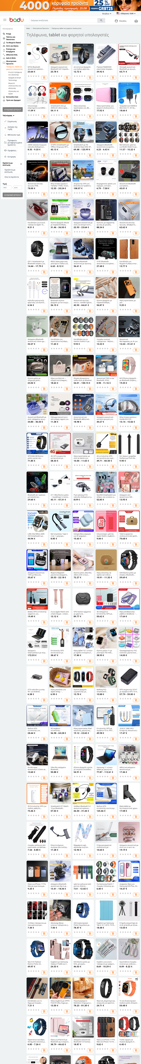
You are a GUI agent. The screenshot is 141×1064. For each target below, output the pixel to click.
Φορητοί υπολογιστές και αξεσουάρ (14, 85)
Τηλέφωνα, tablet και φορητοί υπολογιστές (14, 68)
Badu (28, 28)
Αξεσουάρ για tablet (13, 92)
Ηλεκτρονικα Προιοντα (41, 28)
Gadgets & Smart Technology (14, 79)
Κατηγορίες (8, 29)
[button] (5, 20)
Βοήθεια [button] (105, 14)
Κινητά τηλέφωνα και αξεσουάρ (15, 73)
